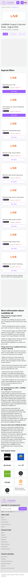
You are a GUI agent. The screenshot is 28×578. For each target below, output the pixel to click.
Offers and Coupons (19, 511)
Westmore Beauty (5, 549)
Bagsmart (3, 539)
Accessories (4, 556)
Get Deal (14, 137)
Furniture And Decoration (7, 568)
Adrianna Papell (5, 544)
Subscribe (22, 508)
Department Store (5, 563)
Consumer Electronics (7, 561)
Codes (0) (13, 34)
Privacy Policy (4, 522)
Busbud (3, 535)
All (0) (5, 34)
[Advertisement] (14, 53)
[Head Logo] (7, 2)
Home (3, 7)
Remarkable (4, 546)
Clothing (3, 559)
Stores (8, 7)
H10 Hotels (4, 537)
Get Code (14, 91)
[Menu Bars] (22, 2)
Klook (2, 532)
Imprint (3, 526)
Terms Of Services (6, 524)
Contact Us (4, 519)
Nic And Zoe (4, 542)
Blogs (2, 517)
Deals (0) (22, 34)
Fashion (3, 566)
